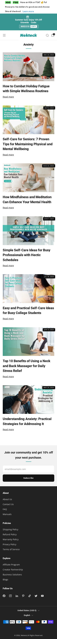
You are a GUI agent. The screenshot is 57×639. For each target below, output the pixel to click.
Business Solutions (12, 574)
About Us (7, 499)
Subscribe (28, 478)
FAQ (5, 509)
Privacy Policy (9, 544)
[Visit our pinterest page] (23, 596)
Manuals (7, 514)
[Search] (47, 35)
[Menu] (4, 35)
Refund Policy (10, 534)
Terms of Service (11, 549)
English (27, 615)
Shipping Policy (10, 529)
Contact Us (8, 504)
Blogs (5, 579)
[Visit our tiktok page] (29, 596)
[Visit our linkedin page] (17, 596)
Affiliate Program (11, 564)
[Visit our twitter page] (36, 596)
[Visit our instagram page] (10, 596)
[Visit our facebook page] (4, 596)
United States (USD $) (26, 610)
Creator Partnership (13, 569)
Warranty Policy (11, 539)
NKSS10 (28, 26)
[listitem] (29, 22)
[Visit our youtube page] (42, 596)
